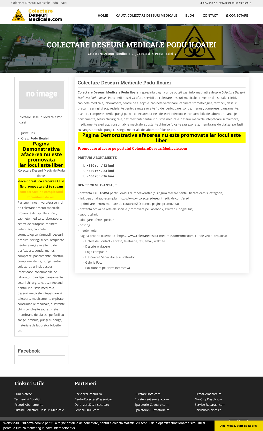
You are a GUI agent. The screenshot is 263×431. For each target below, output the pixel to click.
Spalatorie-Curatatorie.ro (152, 410)
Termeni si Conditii (27, 399)
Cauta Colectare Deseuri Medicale (146, 15)
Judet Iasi (142, 54)
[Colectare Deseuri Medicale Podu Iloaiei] (41, 95)
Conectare (238, 15)
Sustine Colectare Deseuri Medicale (39, 410)
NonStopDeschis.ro (208, 399)
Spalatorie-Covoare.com (151, 404)
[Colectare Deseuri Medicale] (38, 15)
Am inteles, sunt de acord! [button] (238, 425)
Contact (210, 15)
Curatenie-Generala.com (152, 399)
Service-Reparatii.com (210, 404)
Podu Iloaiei (164, 54)
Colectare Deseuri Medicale (109, 54)
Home (103, 15)
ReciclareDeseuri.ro (88, 394)
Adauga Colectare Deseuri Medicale (226, 3)
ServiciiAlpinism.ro (208, 410)
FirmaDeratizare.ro (208, 394)
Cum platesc (23, 394)
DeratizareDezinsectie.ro (92, 404)
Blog (190, 15)
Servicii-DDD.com (87, 410)
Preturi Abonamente (28, 404)
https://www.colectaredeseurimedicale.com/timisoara (155, 236)
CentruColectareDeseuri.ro (93, 399)
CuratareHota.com (147, 394)
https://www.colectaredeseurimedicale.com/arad (154, 198)
